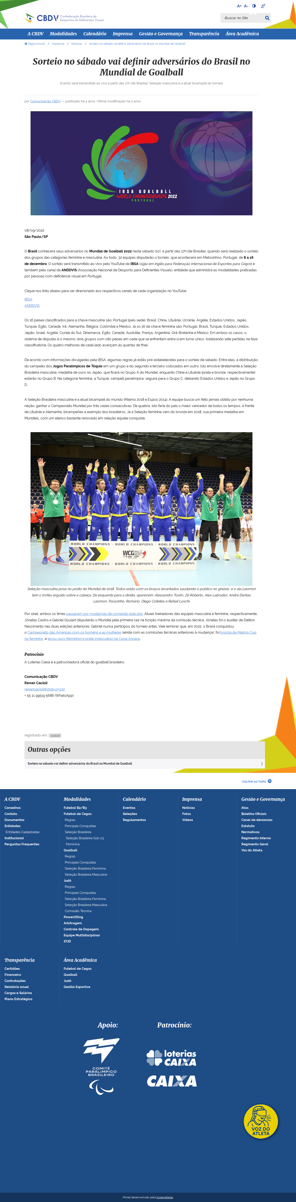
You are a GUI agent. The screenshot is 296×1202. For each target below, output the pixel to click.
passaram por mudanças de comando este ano (104, 614)
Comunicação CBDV (45, 101)
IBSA (28, 299)
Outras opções (49, 750)
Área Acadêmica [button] (242, 34)
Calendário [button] (94, 34)
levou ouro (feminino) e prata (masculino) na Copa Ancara (94, 639)
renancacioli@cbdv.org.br (44, 689)
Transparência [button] (204, 34)
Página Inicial (36, 43)
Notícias (77, 43)
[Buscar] (268, 18)
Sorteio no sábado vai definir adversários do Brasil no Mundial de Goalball (80, 763)
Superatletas (164, 1197)
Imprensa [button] (123, 34)
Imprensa (58, 43)
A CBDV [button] (35, 34)
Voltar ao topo (254, 781)
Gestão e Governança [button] (161, 34)
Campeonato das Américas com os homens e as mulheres (75, 632)
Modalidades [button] (63, 34)
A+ (239, 5)
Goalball (55, 735)
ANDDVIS (32, 306)
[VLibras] (263, 5)
